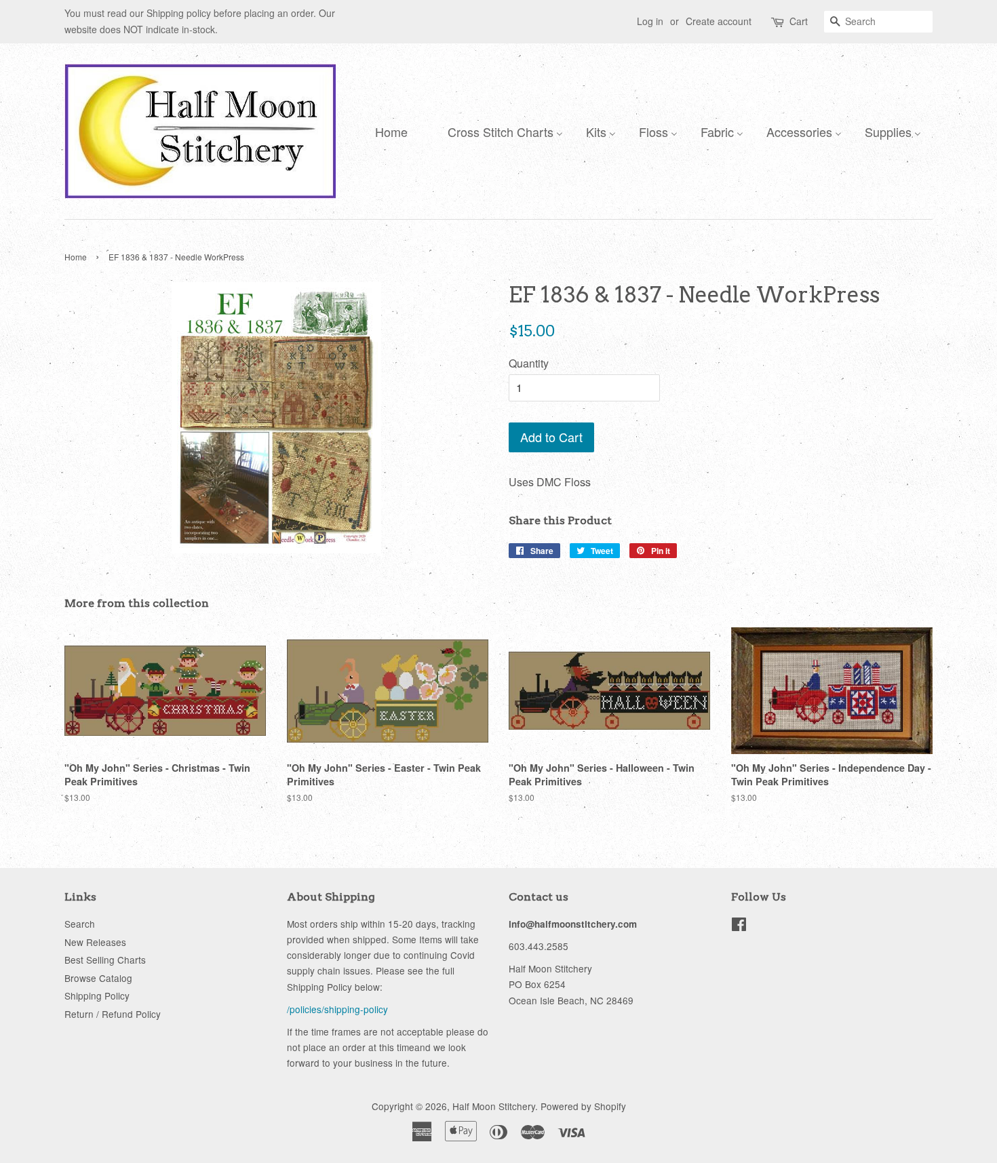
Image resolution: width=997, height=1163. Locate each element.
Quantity (529, 363)
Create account (718, 21)
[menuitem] (388, 131)
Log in (650, 21)
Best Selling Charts (105, 959)
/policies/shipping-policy (337, 1009)
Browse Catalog (98, 978)
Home (75, 256)
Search (79, 923)
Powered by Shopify (583, 1106)
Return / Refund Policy (112, 1014)
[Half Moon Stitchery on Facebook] (739, 926)
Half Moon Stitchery (493, 1106)
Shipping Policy (97, 995)
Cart (798, 21)
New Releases (95, 942)
